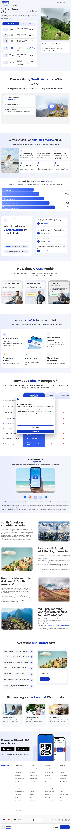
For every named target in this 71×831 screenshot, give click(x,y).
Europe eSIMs (18, 772)
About (32, 788)
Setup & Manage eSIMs (65, 797)
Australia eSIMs (18, 810)
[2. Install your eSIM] (35, 292)
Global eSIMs (18, 775)
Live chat (62, 772)
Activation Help (63, 775)
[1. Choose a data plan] (12, 292)
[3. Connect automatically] (59, 292)
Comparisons (48, 778)
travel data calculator (14, 600)
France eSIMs (18, 800)
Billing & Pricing (63, 800)
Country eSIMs (19, 788)
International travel (49, 772)
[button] (19, 29)
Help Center (63, 788)
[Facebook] (52, 820)
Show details (48, 420)
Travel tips (47, 784)
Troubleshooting (63, 804)
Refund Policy (63, 778)
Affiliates (32, 794)
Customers (63, 769)
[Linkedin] (59, 820)
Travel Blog (48, 769)
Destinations (4, 5)
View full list (10, 99)
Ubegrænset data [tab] (27, 24)
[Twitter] (56, 820)
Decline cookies (35, 427)
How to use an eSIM (49, 800)
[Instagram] (66, 820)
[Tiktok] (69, 820)
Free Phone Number (34, 784)
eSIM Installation (33, 775)
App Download (33, 772)
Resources (48, 765)
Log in (61, 784)
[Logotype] (5, 2)
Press (31, 797)
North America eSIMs (19, 778)
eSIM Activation (33, 778)
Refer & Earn (32, 800)
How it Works (34, 769)
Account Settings (64, 794)
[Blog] (12, 715)
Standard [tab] (11, 24)
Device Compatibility (49, 791)
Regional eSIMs (19, 769)
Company (33, 765)
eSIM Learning (49, 788)
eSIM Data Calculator (49, 797)
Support (62, 765)
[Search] (64, 2)
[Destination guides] (35, 715)
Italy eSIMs (17, 807)
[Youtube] (62, 820)
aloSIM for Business (34, 781)
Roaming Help (48, 804)
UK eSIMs (17, 797)
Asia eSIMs (17, 781)
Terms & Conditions (64, 781)
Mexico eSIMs (18, 794)
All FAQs (62, 791)
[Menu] (68, 2)
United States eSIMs (19, 791)
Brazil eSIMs (17, 804)
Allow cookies (35, 431)
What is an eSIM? (48, 794)
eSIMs (46, 781)
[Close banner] (53, 398)
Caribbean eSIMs (18, 784)
